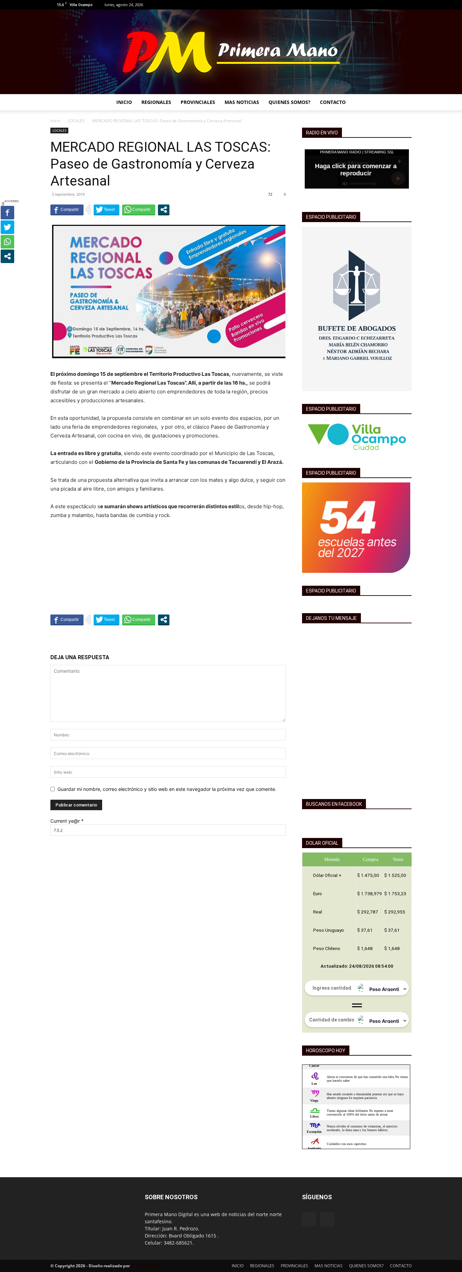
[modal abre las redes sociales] (163, 209)
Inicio (55, 121)
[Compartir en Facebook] (67, 209)
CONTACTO (333, 102)
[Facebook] (395, 4)
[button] (403, 103)
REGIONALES (156, 102)
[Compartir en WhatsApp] (138, 209)
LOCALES (76, 121)
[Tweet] (106, 209)
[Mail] (406, 4)
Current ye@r (67, 821)
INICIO (124, 102)
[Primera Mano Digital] (231, 51)
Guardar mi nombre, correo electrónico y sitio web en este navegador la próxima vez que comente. (166, 789)
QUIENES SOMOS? (289, 102)
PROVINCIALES (198, 102)
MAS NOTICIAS (242, 102)
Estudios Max (144, 1266)
